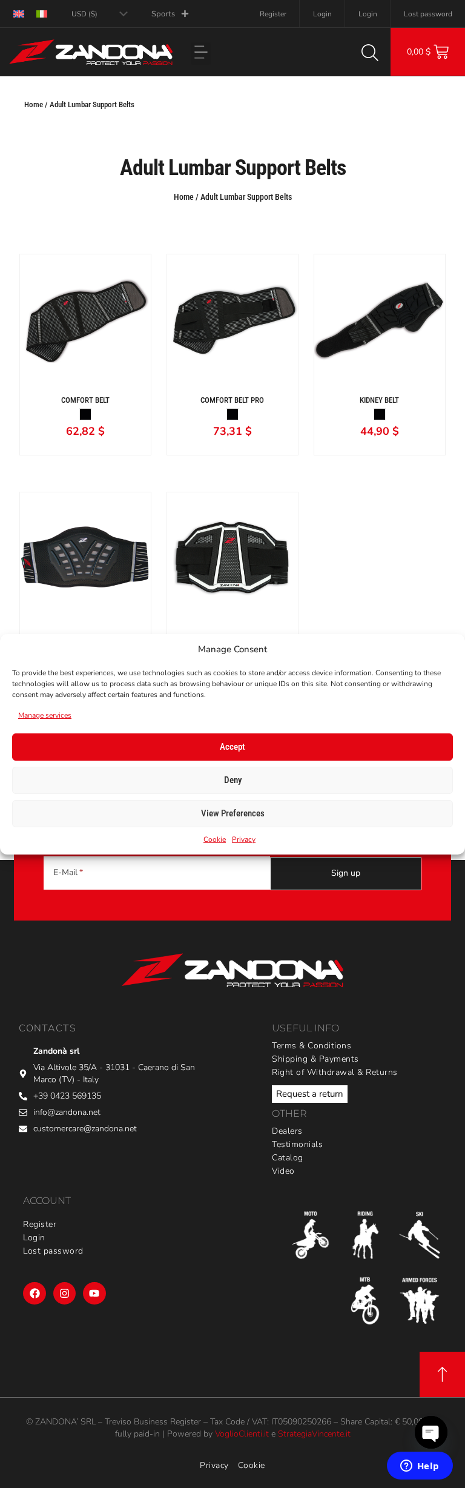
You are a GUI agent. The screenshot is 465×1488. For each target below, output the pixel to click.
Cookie (214, 839)
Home (184, 197)
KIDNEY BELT (379, 400)
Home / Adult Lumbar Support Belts (79, 104)
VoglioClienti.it (242, 1434)
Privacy (244, 839)
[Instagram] (64, 1293)
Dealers (287, 1131)
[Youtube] (94, 1293)
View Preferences (233, 813)
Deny (233, 780)
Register (273, 14)
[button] (201, 53)
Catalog (287, 1157)
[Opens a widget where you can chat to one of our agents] (419, 1467)
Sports (163, 13)
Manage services (44, 715)
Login (322, 14)
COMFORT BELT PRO (232, 400)
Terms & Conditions (311, 1045)
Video (283, 1171)
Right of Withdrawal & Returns (335, 1072)
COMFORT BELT (85, 400)
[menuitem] (18, 13)
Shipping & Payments (315, 1059)
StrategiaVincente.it (314, 1434)
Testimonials (297, 1144)
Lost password (428, 14)
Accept (232, 746)
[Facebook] (34, 1293)
